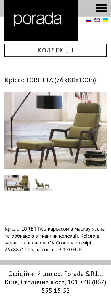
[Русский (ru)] (88, 20)
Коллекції (56, 50)
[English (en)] (97, 20)
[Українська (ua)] (105, 20)
